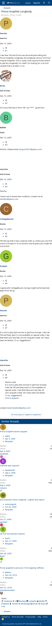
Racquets (9, 441)
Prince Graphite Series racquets (13, 431)
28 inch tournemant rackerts (12, 533)
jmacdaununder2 (7, 590)
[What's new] (44, 3)
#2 (6, 103)
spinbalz (3, 522)
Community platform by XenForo (22, 624)
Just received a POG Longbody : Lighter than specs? (22, 499)
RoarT (7, 538)
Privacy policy (30, 617)
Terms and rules (18, 617)
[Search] (49, 3)
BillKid (8, 572)
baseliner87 (10, 470)
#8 (6, 377)
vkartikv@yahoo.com (9, 199)
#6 (6, 283)
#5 (6, 236)
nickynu (3, 488)
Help (39, 617)
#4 (6, 186)
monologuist (10, 504)
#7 (6, 328)
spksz (7, 436)
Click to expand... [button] (12, 398)
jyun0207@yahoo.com (32, 149)
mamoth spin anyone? (9, 465)
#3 (6, 144)
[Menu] (3, 2)
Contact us (6, 617)
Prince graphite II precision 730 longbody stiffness (22, 568)
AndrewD (4, 454)
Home (45, 617)
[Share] (6, 48)
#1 (6, 50)
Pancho (6, 15)
